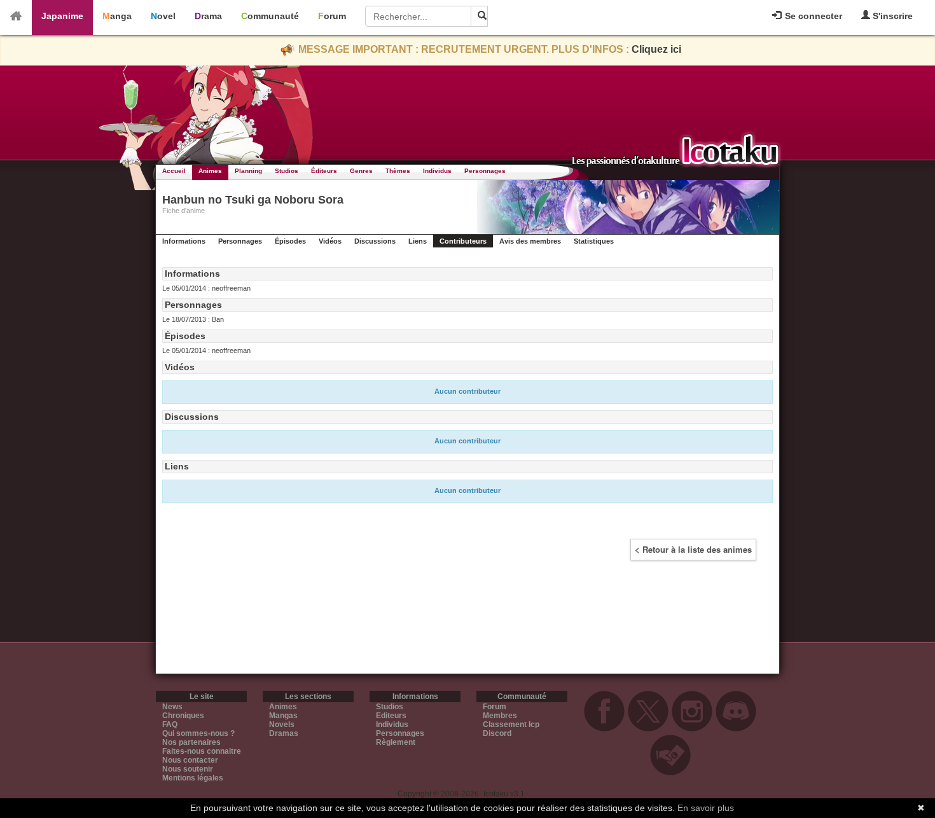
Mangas (283, 715)
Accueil (174, 170)
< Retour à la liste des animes (693, 549)
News (172, 706)
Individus (437, 170)
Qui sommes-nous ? (198, 733)
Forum (332, 16)
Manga (117, 16)
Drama (208, 16)
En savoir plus (705, 808)
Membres (500, 715)
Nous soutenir (187, 769)
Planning (248, 170)
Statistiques (594, 241)
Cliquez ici (656, 49)
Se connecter (812, 16)
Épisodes (290, 241)
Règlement (395, 742)
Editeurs (391, 715)
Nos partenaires (191, 742)
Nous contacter (190, 760)
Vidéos (330, 241)
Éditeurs (324, 170)
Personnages (485, 170)
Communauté (270, 16)
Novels (281, 724)
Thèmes (397, 170)
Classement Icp (511, 724)
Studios (286, 170)
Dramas (283, 733)
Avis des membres (530, 241)
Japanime (62, 16)
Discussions (375, 241)
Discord (497, 733)
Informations (183, 241)
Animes (210, 170)
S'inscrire (891, 16)
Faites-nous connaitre (201, 751)
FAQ (169, 724)
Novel (163, 16)
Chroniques (183, 715)
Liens (417, 241)
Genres (361, 170)
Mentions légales (192, 777)
